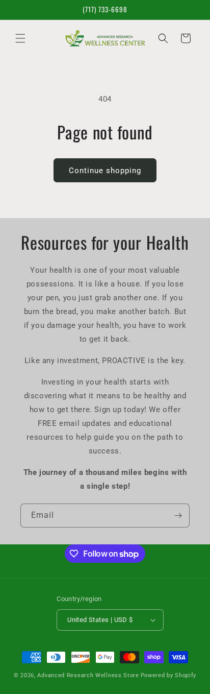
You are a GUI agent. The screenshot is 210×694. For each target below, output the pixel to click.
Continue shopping (105, 170)
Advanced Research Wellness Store (88, 675)
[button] (20, 38)
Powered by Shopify (169, 675)
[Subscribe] (178, 516)
